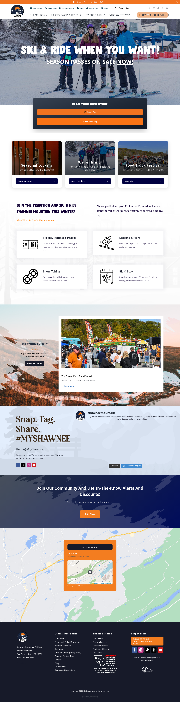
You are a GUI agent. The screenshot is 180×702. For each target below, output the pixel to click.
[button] (90, 572)
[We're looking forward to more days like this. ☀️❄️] (125, 433)
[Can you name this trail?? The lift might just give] (160, 452)
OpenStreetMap (106, 583)
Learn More (69, 386)
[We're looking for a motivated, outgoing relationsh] (125, 452)
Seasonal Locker (25, 181)
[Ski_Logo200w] (17, 5)
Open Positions (78, 181)
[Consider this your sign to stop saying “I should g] (92, 452)
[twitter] (23, 465)
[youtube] (167, 8)
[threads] (162, 8)
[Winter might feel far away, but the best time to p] (92, 433)
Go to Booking (90, 121)
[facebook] (150, 8)
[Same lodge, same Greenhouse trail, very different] (160, 433)
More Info (129, 181)
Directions (21, 663)
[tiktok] (158, 8)
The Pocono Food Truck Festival (76, 376)
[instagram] (154, 8)
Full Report (164, 15)
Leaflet (96, 583)
